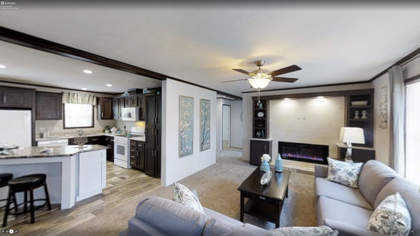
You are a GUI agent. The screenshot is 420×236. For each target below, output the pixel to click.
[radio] (3, 231)
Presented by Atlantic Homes (9, 8)
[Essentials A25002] (210, 118)
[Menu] (417, 231)
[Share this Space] (412, 231)
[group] (7, 231)
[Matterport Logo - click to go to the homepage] (8, 3)
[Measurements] (16, 231)
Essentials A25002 (6, 6)
